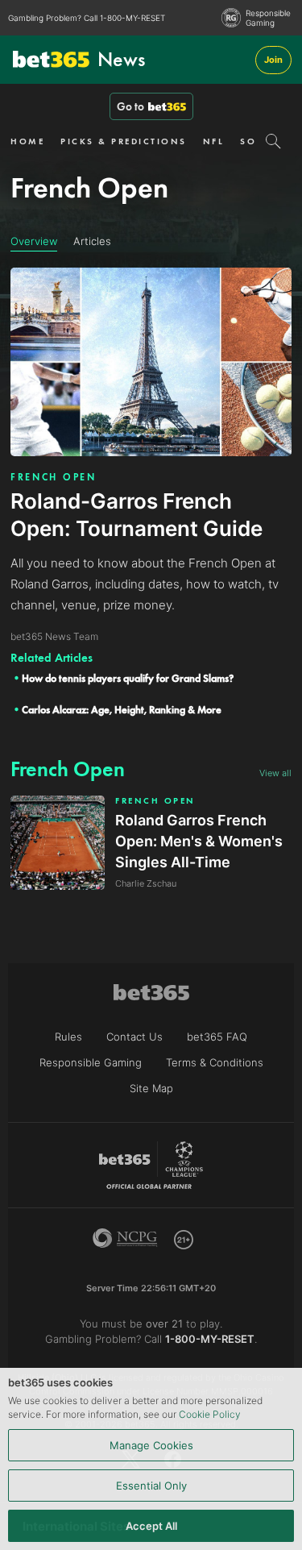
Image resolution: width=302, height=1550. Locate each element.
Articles (92, 241)
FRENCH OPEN (53, 477)
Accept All (151, 1525)
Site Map (151, 1088)
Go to (130, 106)
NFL (214, 141)
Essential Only (151, 1485)
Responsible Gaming (268, 17)
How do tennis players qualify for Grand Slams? (128, 678)
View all (275, 773)
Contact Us (134, 1036)
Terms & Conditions (214, 1062)
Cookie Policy (210, 1414)
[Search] (273, 141)
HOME (27, 141)
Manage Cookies (151, 1445)
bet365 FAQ (217, 1036)
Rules (68, 1036)
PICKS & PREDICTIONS (123, 141)
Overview (33, 241)
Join (273, 59)
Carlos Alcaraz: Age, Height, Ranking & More (121, 710)
